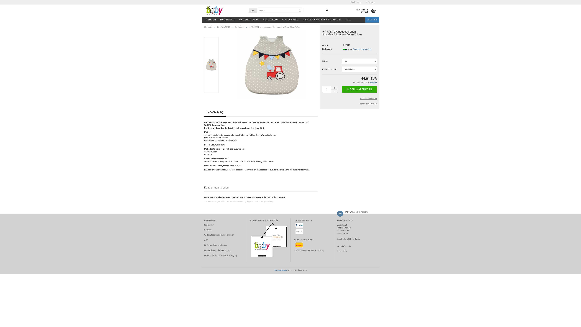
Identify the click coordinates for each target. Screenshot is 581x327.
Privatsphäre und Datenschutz (217, 250)
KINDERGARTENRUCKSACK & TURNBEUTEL (322, 20)
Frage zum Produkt (368, 104)
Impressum (209, 225)
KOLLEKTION (210, 20)
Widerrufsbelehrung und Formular (219, 235)
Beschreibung (215, 112)
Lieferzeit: (327, 49)
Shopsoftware (280, 270)
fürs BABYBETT (227, 20)
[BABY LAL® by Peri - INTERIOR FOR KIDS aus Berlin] (224, 10)
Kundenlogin (356, 2)
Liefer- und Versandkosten (215, 245)
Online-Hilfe (342, 251)
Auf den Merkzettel (368, 98)
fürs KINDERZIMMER (249, 20)
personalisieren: (329, 69)
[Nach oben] (572, 322)
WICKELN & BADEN (290, 20)
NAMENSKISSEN (270, 20)
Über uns (372, 20)
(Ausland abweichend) (362, 49)
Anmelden (268, 201)
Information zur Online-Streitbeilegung (220, 255)
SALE (348, 20)
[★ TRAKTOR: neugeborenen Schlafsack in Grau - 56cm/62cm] (272, 65)
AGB (206, 240)
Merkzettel (370, 2)
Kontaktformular (344, 246)
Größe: (325, 61)
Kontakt (207, 230)
